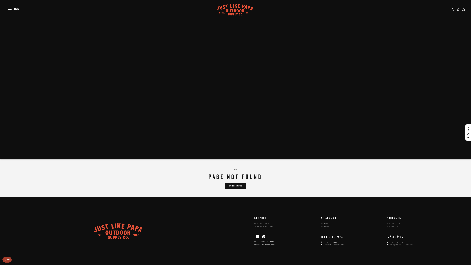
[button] (453, 9)
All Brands (392, 226)
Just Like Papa (267, 242)
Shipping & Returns (263, 226)
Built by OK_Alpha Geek (264, 244)
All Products (393, 223)
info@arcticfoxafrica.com (401, 245)
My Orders (326, 226)
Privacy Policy (262, 223)
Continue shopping (235, 186)
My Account (326, 223)
